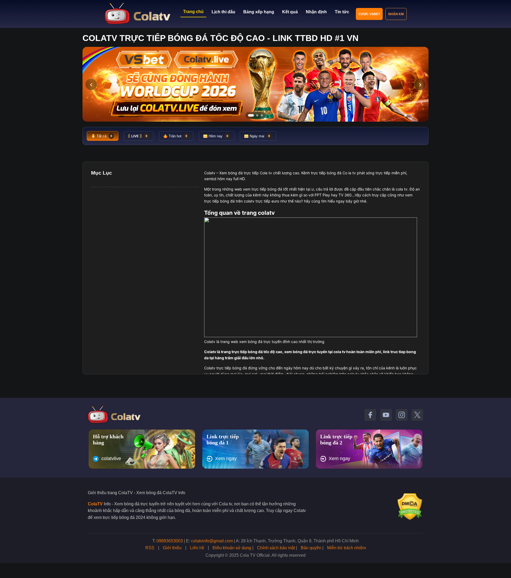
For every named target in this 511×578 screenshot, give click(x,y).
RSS (149, 548)
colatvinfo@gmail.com (212, 541)
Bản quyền (311, 548)
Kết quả (290, 12)
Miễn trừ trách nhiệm (346, 548)
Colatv (209, 173)
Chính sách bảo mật (276, 548)
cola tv (401, 189)
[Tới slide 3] (262, 115)
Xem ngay (226, 458)
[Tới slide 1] (251, 115)
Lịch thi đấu (223, 12)
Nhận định (316, 12)
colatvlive (111, 458)
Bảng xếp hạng (258, 12)
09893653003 (169, 541)
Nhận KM (396, 14)
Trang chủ (193, 11)
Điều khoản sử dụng (232, 548)
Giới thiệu (172, 548)
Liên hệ (197, 548)
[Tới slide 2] (257, 115)
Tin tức (342, 12)
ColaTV (95, 504)
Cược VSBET (369, 14)
